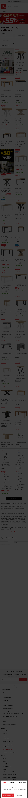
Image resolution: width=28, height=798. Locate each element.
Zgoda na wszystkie (8, 795)
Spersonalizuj (19, 795)
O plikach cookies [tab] (22, 782)
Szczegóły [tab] (12, 782)
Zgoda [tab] (4, 782)
